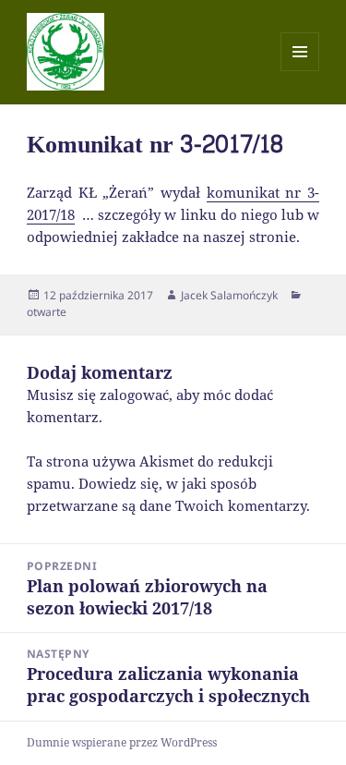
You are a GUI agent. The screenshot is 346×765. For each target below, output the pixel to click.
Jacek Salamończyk (229, 295)
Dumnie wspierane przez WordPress (122, 742)
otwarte (46, 312)
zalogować (134, 394)
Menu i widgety (300, 70)
